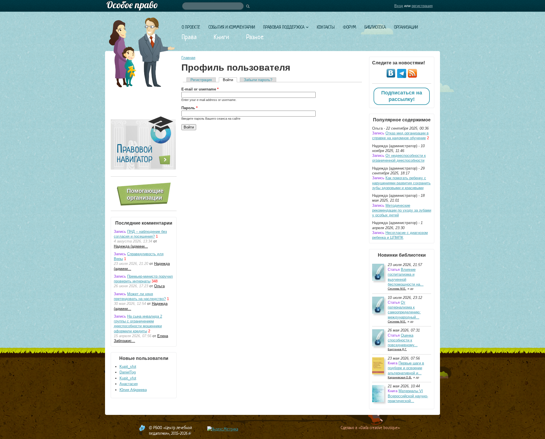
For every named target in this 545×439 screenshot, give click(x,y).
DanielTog (128, 372)
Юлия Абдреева (133, 390)
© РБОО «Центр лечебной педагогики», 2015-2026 (170, 430)
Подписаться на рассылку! (401, 96)
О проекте (191, 27)
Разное (255, 37)
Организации (406, 27)
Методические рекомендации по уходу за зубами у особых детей (401, 210)
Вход (398, 6)
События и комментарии (231, 27)
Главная (188, 58)
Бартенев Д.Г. (397, 349)
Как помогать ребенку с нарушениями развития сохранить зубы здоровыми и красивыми (401, 183)
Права (189, 37)
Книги (221, 37)
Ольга (159, 286)
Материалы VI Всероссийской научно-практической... (408, 396)
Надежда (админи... (131, 246)
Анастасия (129, 384)
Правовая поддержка (283, 27)
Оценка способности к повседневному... (403, 340)
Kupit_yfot (128, 378)
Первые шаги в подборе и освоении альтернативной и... (406, 368)
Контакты (326, 27)
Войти (230, 80)
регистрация (422, 6)
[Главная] (272, 6)
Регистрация (201, 80)
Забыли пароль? (258, 80)
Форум (349, 27)
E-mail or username (200, 89)
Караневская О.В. (400, 377)
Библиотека (375, 27)
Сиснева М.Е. (397, 288)
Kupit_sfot (128, 366)
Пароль (189, 108)
